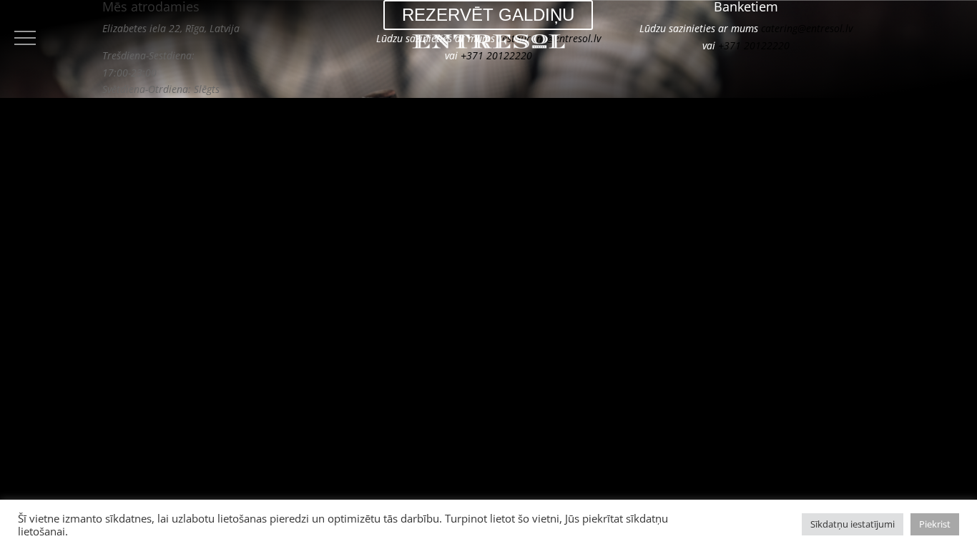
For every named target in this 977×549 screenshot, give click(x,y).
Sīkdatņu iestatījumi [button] (852, 524)
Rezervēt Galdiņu (488, 14)
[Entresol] (489, 44)
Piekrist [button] (935, 524)
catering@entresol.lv (807, 28)
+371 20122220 (496, 55)
